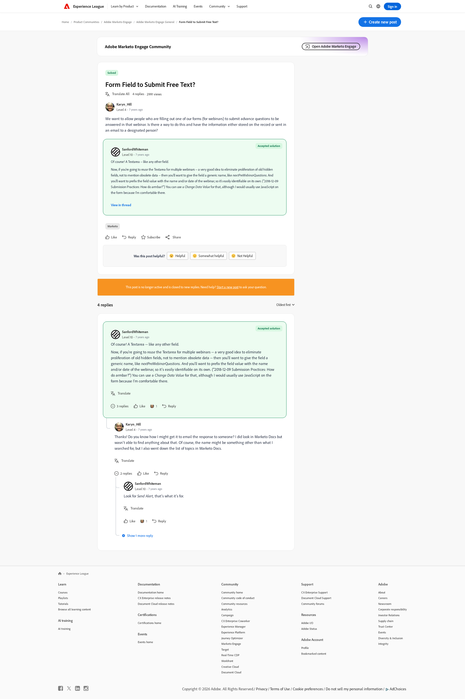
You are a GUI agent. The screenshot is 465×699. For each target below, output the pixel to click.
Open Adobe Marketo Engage (334, 46)
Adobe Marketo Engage (118, 22)
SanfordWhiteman (135, 149)
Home (65, 22)
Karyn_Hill (124, 104)
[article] (195, 369)
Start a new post (228, 287)
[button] (379, 22)
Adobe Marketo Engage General (155, 22)
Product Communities (86, 22)
